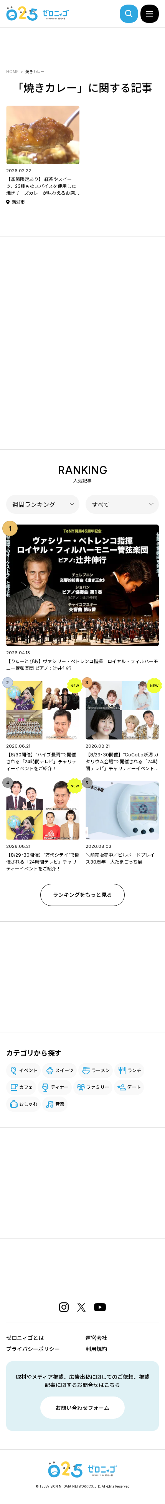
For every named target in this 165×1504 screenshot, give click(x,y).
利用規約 (96, 1349)
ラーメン (100, 1070)
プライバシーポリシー (33, 1349)
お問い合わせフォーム (82, 1408)
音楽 (59, 1104)
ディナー (60, 1087)
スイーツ (64, 1070)
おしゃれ (28, 1104)
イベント (28, 1070)
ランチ (134, 1070)
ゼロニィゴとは (25, 1338)
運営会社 (96, 1338)
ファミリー (97, 1087)
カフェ (26, 1087)
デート (134, 1087)
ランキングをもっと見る (82, 894)
